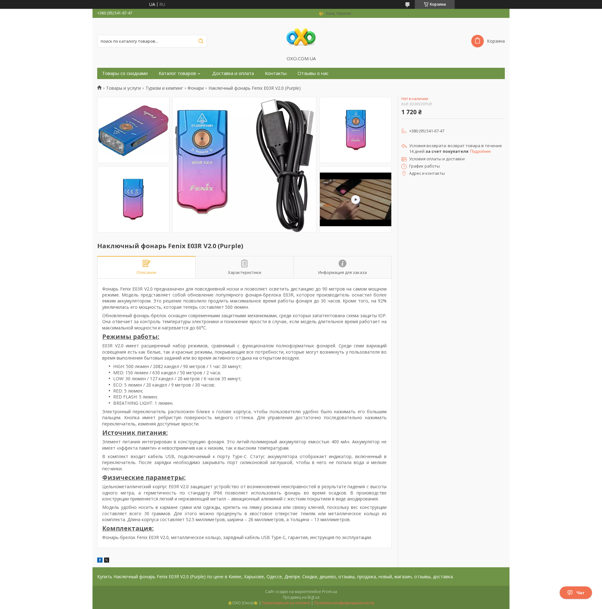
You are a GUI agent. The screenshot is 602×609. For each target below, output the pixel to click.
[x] (106, 561)
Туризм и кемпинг (164, 88)
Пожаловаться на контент (286, 603)
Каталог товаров (177, 73)
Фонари (195, 88)
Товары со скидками (125, 73)
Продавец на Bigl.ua (301, 597)
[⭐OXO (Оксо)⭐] (301, 36)
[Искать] (200, 41)
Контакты (276, 73)
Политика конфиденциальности (344, 603)
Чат (580, 592)
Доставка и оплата (233, 73)
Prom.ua (329, 591)
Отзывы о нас (313, 73)
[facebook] (100, 561)
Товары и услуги (123, 88)
